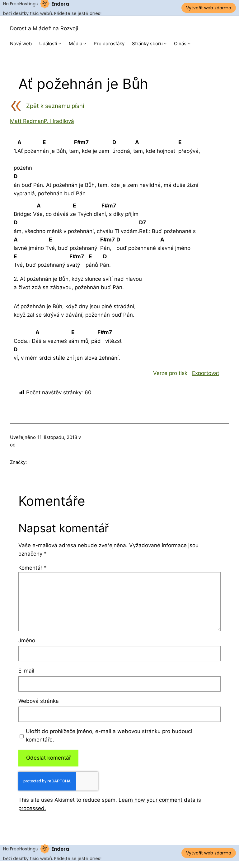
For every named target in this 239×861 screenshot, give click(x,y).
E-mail (26, 671)
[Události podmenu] (60, 43)
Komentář (32, 568)
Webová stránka (38, 701)
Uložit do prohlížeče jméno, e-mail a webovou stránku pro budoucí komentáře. (109, 735)
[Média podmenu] (84, 43)
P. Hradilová (59, 121)
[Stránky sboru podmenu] (165, 43)
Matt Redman (27, 121)
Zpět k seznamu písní (55, 105)
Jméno (26, 640)
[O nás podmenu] (189, 43)
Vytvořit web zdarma (208, 8)
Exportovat (205, 373)
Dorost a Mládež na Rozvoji (44, 28)
